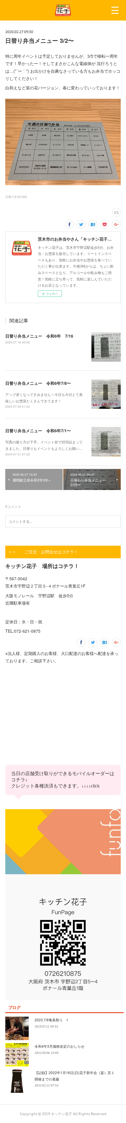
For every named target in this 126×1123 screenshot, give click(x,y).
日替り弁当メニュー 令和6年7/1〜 (38, 430)
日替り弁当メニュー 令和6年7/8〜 (38, 383)
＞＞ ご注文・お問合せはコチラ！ (43, 551)
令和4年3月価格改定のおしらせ (59, 1046)
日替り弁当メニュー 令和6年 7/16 (39, 336)
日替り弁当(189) (16, 197)
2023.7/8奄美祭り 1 (51, 1019)
